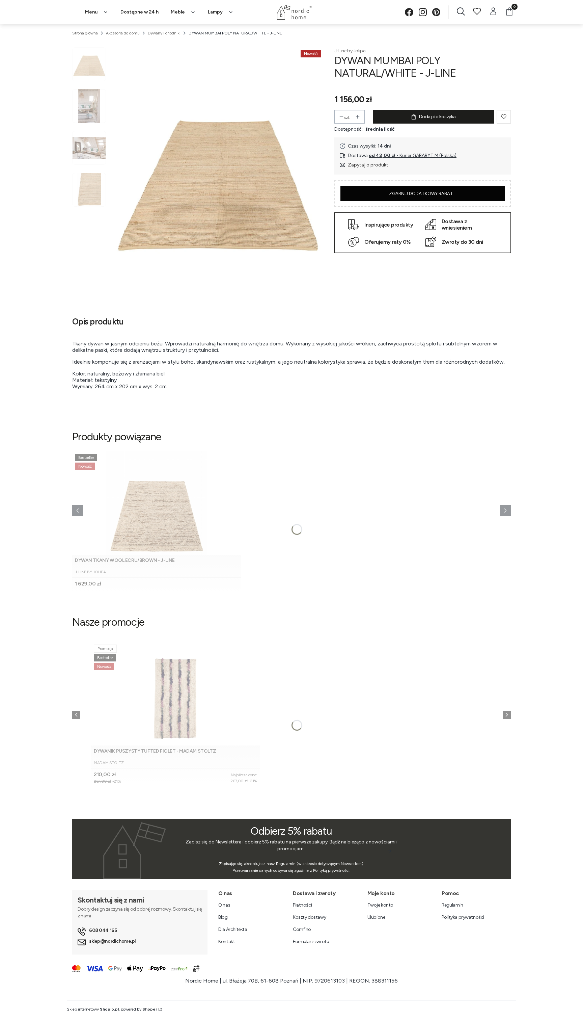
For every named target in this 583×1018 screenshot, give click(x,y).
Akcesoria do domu (123, 33)
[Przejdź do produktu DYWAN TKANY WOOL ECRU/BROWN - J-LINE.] (156, 503)
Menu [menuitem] (91, 12)
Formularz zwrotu (311, 941)
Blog (222, 917)
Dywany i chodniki (164, 33)
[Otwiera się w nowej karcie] (409, 12)
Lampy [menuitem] (215, 12)
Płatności (302, 905)
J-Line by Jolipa (349, 51)
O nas (224, 905)
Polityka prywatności (463, 917)
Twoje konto (380, 905)
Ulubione (376, 917)
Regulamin (452, 905)
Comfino (302, 929)
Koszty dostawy (309, 917)
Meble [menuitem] (178, 12)
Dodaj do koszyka (437, 117)
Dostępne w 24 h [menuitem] (139, 12)
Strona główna (85, 33)
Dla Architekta (232, 929)
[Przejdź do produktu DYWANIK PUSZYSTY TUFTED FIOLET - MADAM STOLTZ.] (175, 694)
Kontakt (226, 941)
